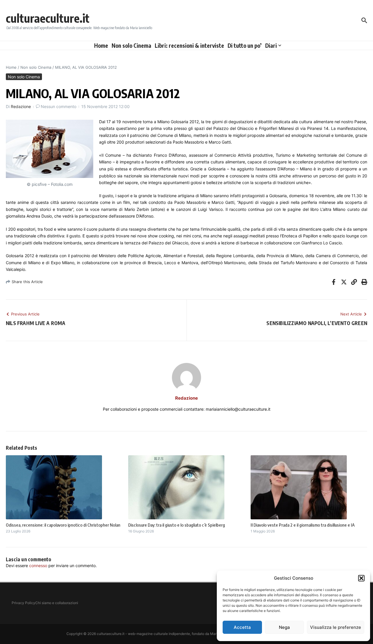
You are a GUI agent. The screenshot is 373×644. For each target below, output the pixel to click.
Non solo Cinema (131, 45)
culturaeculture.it (47, 18)
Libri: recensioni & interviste (189, 45)
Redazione (21, 106)
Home (101, 45)
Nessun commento (58, 106)
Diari (271, 45)
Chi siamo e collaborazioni (56, 603)
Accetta (242, 627)
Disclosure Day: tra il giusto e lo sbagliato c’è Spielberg (176, 524)
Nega (284, 627)
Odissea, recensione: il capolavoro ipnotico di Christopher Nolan (63, 524)
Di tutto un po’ (245, 45)
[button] (361, 578)
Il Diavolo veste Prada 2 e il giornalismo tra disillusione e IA (303, 524)
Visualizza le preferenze (335, 627)
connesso (38, 565)
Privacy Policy (23, 603)
